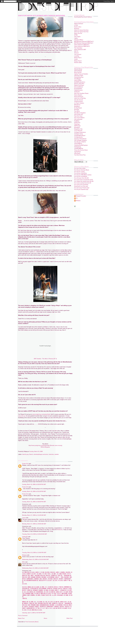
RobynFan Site (78, 129)
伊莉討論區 (60, 595)
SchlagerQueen (78, 137)
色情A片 (26, 606)
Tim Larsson (77, 54)
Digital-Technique (79, 85)
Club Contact (77, 80)
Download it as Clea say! (81, 186)
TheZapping (77, 147)
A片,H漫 (44, 574)
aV (41, 608)
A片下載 (53, 593)
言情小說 (65, 605)
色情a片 (57, 577)
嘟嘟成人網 (30, 587)
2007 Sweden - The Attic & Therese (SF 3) (45, 358)
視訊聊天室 (43, 606)
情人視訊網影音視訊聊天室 (31, 580)
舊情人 (32, 575)
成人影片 (33, 574)
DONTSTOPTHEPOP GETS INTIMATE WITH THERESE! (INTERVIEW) (41, 15)
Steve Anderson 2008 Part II (82, 46)
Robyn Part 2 (77, 61)
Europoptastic (78, 88)
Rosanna (76, 28)
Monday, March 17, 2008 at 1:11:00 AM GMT (34, 515)
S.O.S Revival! (78, 130)
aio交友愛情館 (50, 577)
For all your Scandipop (80, 176)
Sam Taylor (77, 36)
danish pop (25, 454)
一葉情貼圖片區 (67, 575)
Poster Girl (25, 463)
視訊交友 (55, 578)
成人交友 (54, 580)
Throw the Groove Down (81, 150)
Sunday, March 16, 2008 (36, 451)
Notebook (59, 529)
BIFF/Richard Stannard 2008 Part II (83, 41)
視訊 (40, 578)
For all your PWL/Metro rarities (82, 174)
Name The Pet (78, 33)
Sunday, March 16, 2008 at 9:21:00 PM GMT (34, 491)
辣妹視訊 (67, 572)
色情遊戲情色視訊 (44, 605)
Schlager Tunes (78, 134)
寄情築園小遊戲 (29, 593)
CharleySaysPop (78, 77)
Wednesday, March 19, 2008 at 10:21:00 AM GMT (35, 559)
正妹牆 (43, 595)
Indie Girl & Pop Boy (80, 98)
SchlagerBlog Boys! (79, 135)
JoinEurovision (78, 101)
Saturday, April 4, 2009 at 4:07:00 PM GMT (33, 612)
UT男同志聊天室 (34, 588)
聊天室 (56, 587)
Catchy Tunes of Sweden (81, 74)
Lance (24, 517)
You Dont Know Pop (79, 155)
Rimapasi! (77, 127)
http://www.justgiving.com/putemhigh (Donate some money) (45, 445)
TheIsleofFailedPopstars (81, 145)
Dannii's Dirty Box (79, 83)
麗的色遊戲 (64, 593)
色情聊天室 (54, 575)
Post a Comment (22, 615)
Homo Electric (78, 95)
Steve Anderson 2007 (80, 49)
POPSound (77, 125)
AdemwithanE (78, 70)
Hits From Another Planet (81, 93)
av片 (43, 608)
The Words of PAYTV (80, 142)
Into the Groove (78, 100)
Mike (23, 562)
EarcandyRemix (78, 87)
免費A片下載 (66, 580)
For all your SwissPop (80, 173)
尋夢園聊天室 (67, 587)
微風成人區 (32, 592)
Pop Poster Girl (78, 114)
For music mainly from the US (82, 183)
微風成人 (26, 603)
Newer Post (21, 618)
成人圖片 (53, 574)
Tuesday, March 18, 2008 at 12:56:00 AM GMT (34, 534)
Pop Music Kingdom (80, 112)
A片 (46, 587)
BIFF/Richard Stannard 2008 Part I (83, 43)
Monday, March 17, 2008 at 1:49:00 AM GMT (34, 523)
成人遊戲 (65, 595)
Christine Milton (78, 39)
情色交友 (52, 572)
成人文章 (45, 592)
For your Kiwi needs (79, 168)
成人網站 (39, 574)
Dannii (31, 454)
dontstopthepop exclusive (41, 454)
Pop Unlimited (78, 119)
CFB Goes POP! (78, 75)
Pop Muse (77, 111)
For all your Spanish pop (81, 189)
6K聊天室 (65, 588)
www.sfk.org (21, 416)
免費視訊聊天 (29, 578)
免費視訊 (36, 578)
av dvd (50, 608)
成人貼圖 (36, 587)
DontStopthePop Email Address (83, 17)
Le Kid (76, 25)
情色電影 (43, 577)
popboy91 (25, 536)
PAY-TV (76, 51)
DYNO (76, 35)
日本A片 (68, 574)
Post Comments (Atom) (31, 621)
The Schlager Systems (80, 140)
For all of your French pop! (81, 187)
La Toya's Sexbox (79, 103)
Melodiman (77, 104)
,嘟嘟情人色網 (26, 595)
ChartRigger (77, 78)
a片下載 (37, 608)
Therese (76, 52)
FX (77, 198)
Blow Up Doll (77, 72)
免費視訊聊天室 (30, 608)
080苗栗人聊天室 (57, 588)
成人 (35, 601)
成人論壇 (51, 590)
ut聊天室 (24, 598)
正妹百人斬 (48, 595)
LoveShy (76, 56)
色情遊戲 (32, 577)
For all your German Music (81, 170)
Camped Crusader (81, 196)
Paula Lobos (77, 27)
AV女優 (42, 572)
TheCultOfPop (78, 143)
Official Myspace (45, 447)
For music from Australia (81, 184)
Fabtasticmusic (78, 90)
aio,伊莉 (53, 595)
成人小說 (26, 592)
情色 (28, 572)
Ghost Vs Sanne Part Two (81, 31)
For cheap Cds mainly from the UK (83, 181)
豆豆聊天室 (50, 587)
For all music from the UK (81, 178)
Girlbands (77, 91)
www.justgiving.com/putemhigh (41, 414)
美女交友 (24, 587)
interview (51, 454)
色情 (28, 577)
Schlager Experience (80, 132)
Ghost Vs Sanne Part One (81, 30)
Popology (77, 124)
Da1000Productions (79, 82)
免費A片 (37, 572)
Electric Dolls (78, 62)
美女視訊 (47, 572)
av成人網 (54, 608)
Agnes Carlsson (78, 23)
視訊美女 (44, 578)
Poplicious (77, 122)
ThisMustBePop (78, 148)
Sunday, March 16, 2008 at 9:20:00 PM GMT (34, 484)
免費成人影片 (59, 592)
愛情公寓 (24, 575)
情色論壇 (35, 590)
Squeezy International (80, 138)
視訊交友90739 (42, 580)
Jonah (76, 59)
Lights (76, 38)
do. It (35, 251)
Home (45, 618)
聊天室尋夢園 (42, 588)
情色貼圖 (37, 575)
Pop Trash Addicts (79, 117)
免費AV (57, 572)
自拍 (25, 610)
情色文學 (42, 575)
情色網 (64, 574)
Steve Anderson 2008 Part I (81, 44)
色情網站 (62, 572)
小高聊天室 (29, 590)
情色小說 (24, 577)
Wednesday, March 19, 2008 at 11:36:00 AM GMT (35, 568)
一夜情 (61, 577)
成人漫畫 (59, 574)
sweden (56, 454)
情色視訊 (38, 577)
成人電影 (24, 572)
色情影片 (28, 574)
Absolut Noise (78, 69)
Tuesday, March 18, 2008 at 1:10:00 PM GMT (34, 552)
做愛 (49, 603)
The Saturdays (78, 48)
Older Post (69, 618)
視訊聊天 (60, 578)
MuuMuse (77, 106)
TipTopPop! (77, 151)
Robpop (24, 555)
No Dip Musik (78, 108)
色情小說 (59, 575)
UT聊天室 (60, 587)
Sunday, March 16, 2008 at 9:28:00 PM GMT (34, 501)
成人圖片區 (52, 592)
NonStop (76, 109)
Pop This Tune (78, 116)
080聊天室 (49, 588)
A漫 (46, 608)
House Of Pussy (78, 96)
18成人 (49, 574)
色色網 (70, 593)
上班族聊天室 (63, 590)
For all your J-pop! (79, 171)
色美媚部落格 (39, 592)
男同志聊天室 (25, 588)
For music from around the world (83, 179)
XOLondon (77, 153)
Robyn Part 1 (77, 57)
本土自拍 (32, 572)
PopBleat (76, 121)
